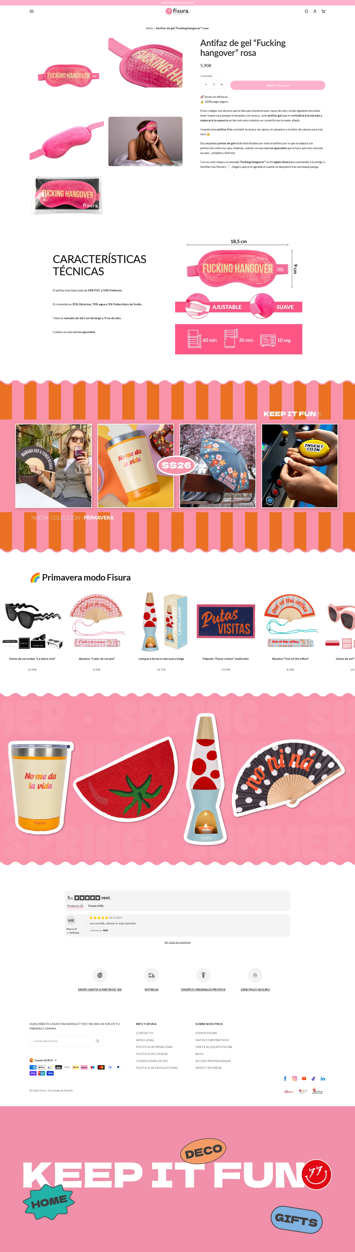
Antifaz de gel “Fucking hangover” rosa (182, 28)
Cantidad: (206, 76)
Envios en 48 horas (216, 96)
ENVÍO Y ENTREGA (208, 1067)
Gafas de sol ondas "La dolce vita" (32, 658)
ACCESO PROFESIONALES (213, 1061)
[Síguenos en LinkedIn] (322, 1078)
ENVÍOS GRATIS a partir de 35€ (178, 2)
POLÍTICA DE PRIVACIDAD (154, 1046)
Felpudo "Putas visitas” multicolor (226, 658)
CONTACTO (144, 1033)
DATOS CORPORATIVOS (212, 1040)
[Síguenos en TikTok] (313, 1078)
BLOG (199, 1054)
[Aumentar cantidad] (221, 84)
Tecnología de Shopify (60, 1090)
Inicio (149, 28)
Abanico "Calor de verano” (97, 658)
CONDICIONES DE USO (152, 1061)
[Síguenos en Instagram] (294, 1078)
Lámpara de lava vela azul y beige (161, 658)
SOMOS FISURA (206, 1033)
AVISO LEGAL (145, 1040)
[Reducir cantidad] (205, 84)
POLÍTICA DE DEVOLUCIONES (157, 1067)
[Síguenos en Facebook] (285, 1078)
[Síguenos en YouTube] (304, 1078)
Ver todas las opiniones (177, 942)
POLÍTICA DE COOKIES (152, 1054)
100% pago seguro (216, 101)
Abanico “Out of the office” (290, 658)
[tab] (75, 906)
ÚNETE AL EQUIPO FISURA (213, 1046)
